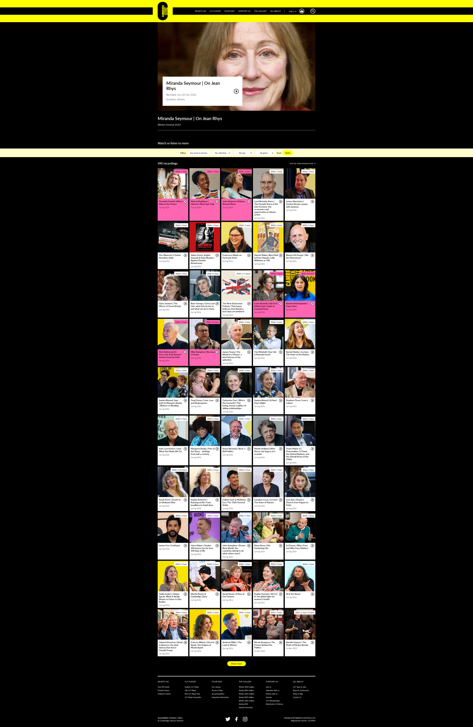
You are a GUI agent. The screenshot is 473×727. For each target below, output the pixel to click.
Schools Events (163, 690)
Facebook (236, 719)
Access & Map (217, 690)
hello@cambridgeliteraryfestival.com (299, 717)
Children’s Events (164, 694)
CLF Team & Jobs (299, 687)
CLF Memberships (273, 700)
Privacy (173, 717)
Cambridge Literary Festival (163, 11)
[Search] (312, 11)
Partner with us (272, 694)
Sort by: (301, 163)
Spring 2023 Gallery (246, 697)
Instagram (245, 719)
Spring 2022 (243, 704)
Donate (269, 697)
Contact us (297, 697)
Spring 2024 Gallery (246, 690)
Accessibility (163, 717)
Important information (220, 697)
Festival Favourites (246, 707)
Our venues (216, 687)
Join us (268, 687)
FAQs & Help (298, 694)
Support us (244, 11)
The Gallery (260, 11)
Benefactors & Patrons (274, 704)
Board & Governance (301, 690)
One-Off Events (163, 687)
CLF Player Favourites (193, 697)
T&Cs (180, 717)
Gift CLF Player (190, 690)
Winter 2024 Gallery (246, 687)
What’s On (200, 11)
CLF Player (215, 11)
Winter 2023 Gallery (246, 694)
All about (275, 11)
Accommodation (218, 694)
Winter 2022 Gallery (246, 700)
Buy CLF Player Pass (192, 694)
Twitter (227, 719)
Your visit (229, 11)
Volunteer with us (272, 690)
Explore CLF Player (192, 687)
